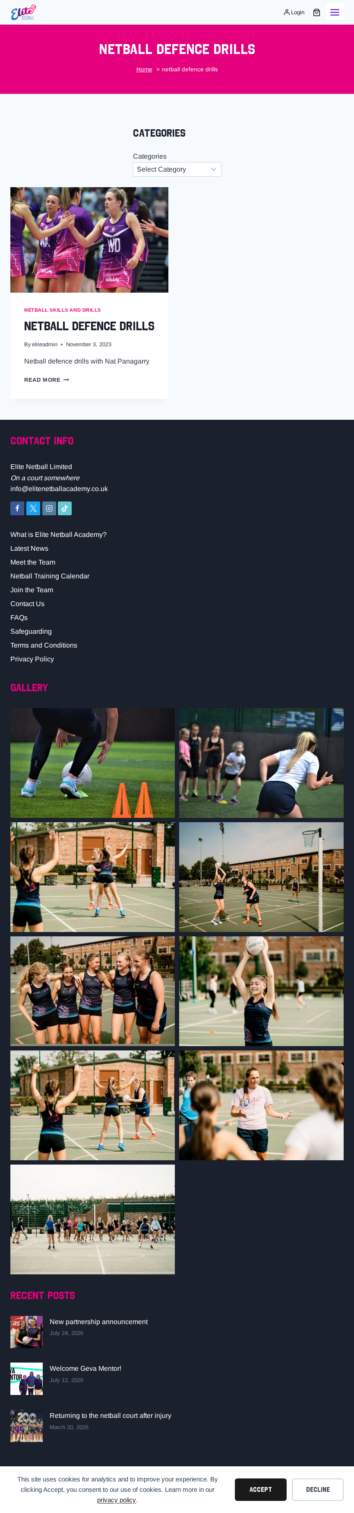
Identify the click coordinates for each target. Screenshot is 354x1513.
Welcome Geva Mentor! (85, 1368)
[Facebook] (17, 508)
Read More (46, 380)
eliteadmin (44, 344)
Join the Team (31, 590)
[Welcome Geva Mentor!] (26, 1379)
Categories (150, 156)
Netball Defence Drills (89, 325)
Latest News (29, 548)
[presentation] (89, 240)
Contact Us (27, 603)
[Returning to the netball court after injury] (26, 1426)
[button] (92, 763)
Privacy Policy (32, 659)
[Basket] (316, 12)
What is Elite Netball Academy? (58, 534)
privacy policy (116, 1499)
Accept (261, 1489)
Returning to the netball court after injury (110, 1415)
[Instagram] (49, 508)
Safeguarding (31, 631)
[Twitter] (33, 508)
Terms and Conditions (43, 645)
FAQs (19, 617)
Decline (318, 1489)
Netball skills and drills (62, 310)
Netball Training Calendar (49, 576)
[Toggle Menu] (335, 12)
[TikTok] (65, 508)
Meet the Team (32, 562)
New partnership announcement (99, 1321)
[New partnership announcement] (26, 1332)
